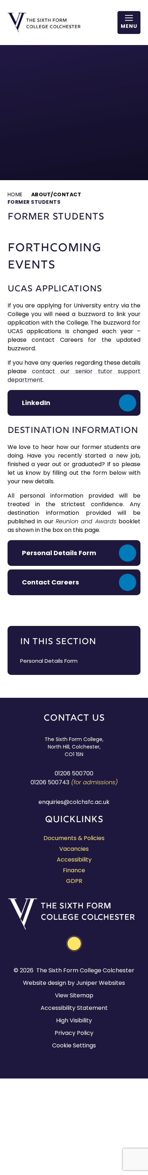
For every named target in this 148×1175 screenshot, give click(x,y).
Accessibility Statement (74, 1008)
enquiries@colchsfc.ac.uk (74, 802)
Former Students (34, 202)
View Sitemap (74, 995)
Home (15, 194)
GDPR (74, 881)
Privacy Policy (74, 1033)
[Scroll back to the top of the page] (74, 943)
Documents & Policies (74, 838)
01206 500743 (50, 782)
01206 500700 (74, 773)
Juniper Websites (100, 983)
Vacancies (74, 849)
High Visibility (74, 1020)
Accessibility (74, 859)
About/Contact (56, 194)
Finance (74, 870)
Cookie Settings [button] (74, 1045)
